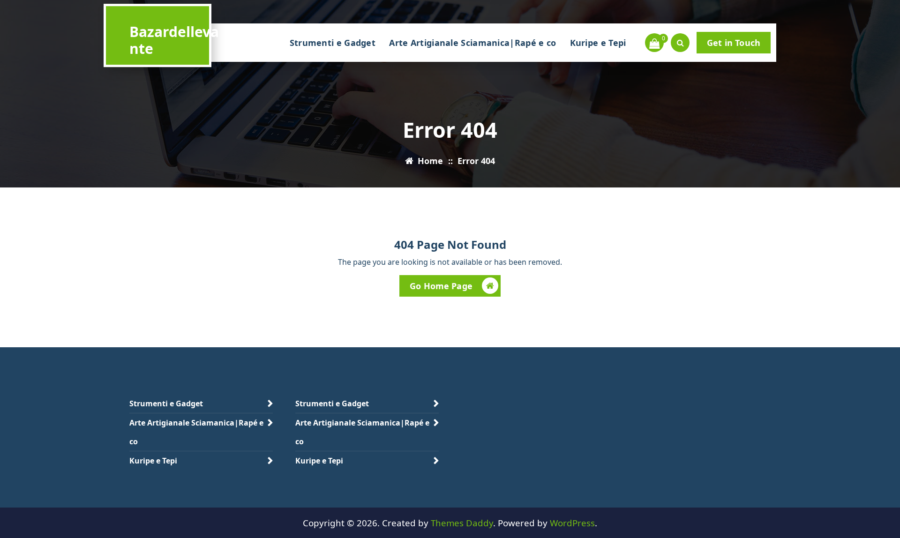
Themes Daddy (462, 523)
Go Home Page (441, 285)
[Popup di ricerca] (680, 42)
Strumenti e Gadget (332, 42)
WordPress (572, 523)
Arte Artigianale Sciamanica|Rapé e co (472, 42)
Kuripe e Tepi (598, 42)
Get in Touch (733, 42)
